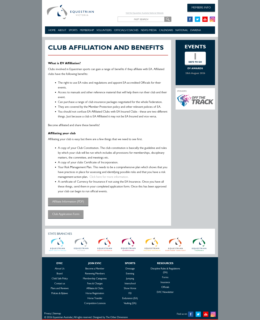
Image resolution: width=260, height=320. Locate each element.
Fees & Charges (95, 283)
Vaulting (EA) (130, 303)
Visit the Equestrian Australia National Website (145, 13)
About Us (59, 268)
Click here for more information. (109, 177)
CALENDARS (166, 30)
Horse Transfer (94, 298)
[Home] (79, 11)
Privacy (47, 313)
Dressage (130, 268)
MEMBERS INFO (201, 7)
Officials (165, 287)
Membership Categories (95, 278)
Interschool (130, 283)
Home (52, 30)
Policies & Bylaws (59, 293)
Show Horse (130, 288)
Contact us (59, 283)
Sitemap (57, 313)
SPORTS (73, 30)
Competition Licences (95, 303)
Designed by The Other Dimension (110, 317)
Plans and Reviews (60, 288)
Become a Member (94, 268)
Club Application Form (65, 214)
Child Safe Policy (60, 278)
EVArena (195, 30)
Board (60, 273)
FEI (130, 293)
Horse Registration (95, 293)
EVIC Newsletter (165, 291)
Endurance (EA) (130, 298)
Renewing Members (95, 273)
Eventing (130, 273)
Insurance (165, 282)
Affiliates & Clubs (94, 288)
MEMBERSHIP (87, 30)
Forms (165, 277)
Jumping (130, 278)
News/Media (149, 30)
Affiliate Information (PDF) (68, 201)
